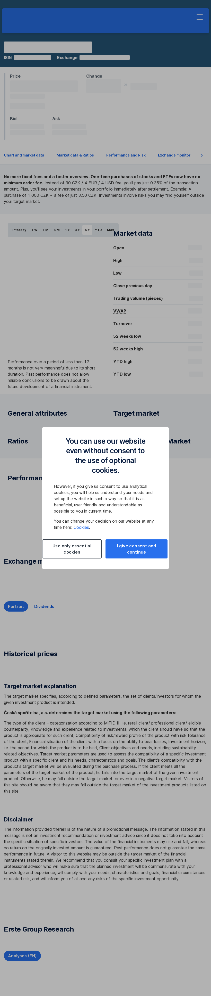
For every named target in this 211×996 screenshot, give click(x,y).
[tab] (16, 606)
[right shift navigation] (201, 155)
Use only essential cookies (71, 549)
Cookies (81, 527)
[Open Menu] (200, 17)
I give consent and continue (136, 549)
